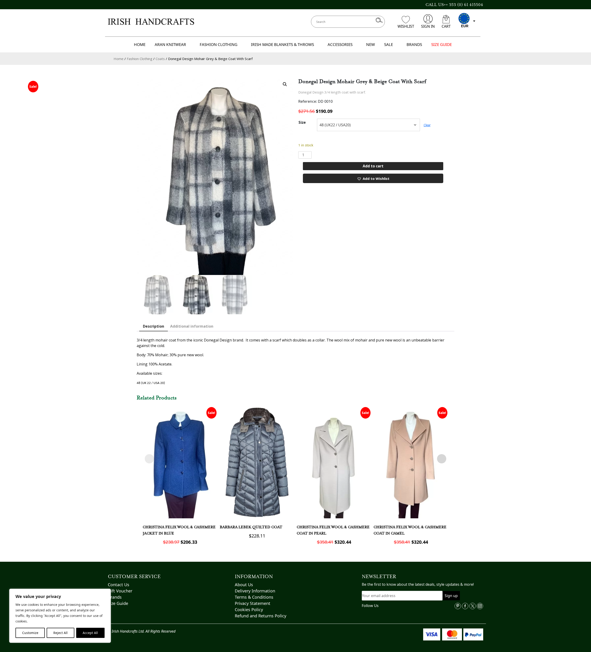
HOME (139, 44)
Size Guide (118, 603)
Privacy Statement (252, 603)
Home (119, 58)
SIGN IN (428, 26)
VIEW (179, 488)
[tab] (153, 326)
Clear (427, 125)
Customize (30, 633)
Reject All (60, 633)
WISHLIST (406, 26)
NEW (370, 44)
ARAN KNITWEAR (170, 44)
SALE (388, 44)
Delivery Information (255, 591)
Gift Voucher (120, 591)
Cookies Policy (249, 609)
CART (446, 26)
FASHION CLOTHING (218, 44)
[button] (285, 84)
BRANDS (414, 44)
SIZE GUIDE (441, 44)
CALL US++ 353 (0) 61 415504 (454, 4)
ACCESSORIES (340, 44)
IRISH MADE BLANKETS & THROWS (282, 44)
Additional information (191, 326)
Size (302, 122)
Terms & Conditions (254, 597)
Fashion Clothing (139, 58)
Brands (115, 597)
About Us (244, 584)
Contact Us (118, 584)
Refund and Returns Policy (260, 616)
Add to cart (373, 166)
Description (153, 326)
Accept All (90, 633)
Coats (160, 58)
